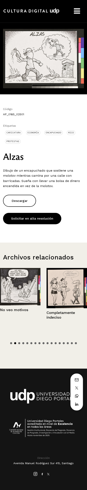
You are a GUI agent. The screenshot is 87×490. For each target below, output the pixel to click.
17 (76, 343)
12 (56, 343)
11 (52, 343)
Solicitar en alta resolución (32, 218)
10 (48, 343)
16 (72, 343)
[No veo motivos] (20, 286)
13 (60, 343)
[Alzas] (43, 58)
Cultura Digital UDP (31, 13)
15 (68, 343)
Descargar (20, 201)
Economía (33, 132)
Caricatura (13, 132)
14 (64, 343)
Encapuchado (53, 132)
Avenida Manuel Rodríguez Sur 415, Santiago (43, 463)
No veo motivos (14, 310)
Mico (71, 132)
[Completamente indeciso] (67, 288)
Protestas (12, 141)
